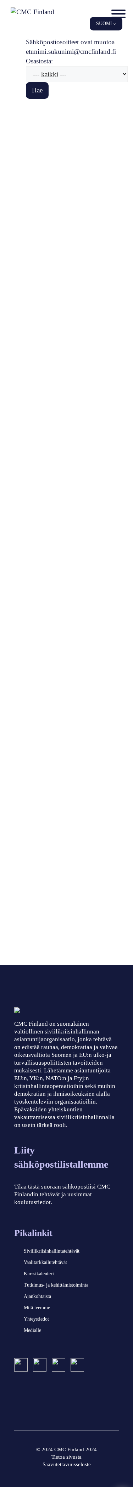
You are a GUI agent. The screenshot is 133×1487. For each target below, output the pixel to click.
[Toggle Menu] (118, 14)
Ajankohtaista (37, 1296)
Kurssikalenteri (39, 1273)
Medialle (32, 1330)
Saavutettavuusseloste (67, 1464)
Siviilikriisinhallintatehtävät (51, 1251)
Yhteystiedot (36, 1319)
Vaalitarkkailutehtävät (45, 1262)
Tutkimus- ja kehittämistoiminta (56, 1285)
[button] (106, 23)
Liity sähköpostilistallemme (61, 1157)
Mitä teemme (37, 1307)
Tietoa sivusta (66, 1457)
